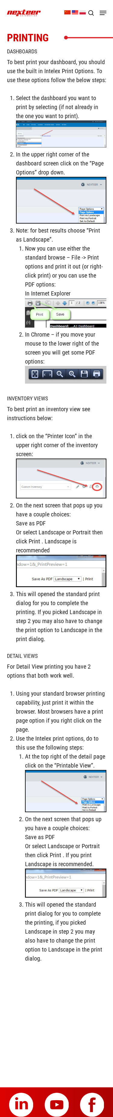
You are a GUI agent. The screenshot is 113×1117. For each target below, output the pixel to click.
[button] (103, 13)
